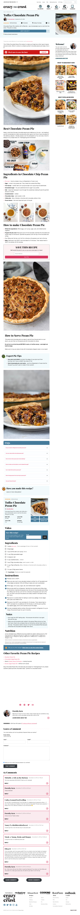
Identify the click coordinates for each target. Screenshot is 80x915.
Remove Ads (44, 520)
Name (5, 739)
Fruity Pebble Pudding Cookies (71, 77)
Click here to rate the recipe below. (32, 647)
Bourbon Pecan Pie (10, 657)
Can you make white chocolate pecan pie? (15, 453)
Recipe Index (9, 11)
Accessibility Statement (57, 906)
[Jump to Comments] (48, 31)
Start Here (39, 2)
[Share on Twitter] (28, 704)
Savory (56, 8)
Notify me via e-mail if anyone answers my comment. (17, 762)
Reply (6, 783)
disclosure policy (30, 41)
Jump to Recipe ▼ (25, 31)
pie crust (13, 546)
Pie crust (7, 181)
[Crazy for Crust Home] (15, 7)
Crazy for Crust (10, 898)
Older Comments (11, 880)
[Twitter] (7, 905)
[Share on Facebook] (20, 704)
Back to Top (73, 910)
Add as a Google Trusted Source (11, 34)
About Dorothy (56, 897)
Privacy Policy (21, 910)
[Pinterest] (11, 905)
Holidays (64, 8)
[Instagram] (13, 905)
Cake (30, 904)
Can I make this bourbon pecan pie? (13, 469)
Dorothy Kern (11, 19)
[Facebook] (5, 905)
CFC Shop (60, 2)
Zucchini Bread (60, 126)
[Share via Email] (32, 704)
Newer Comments (34, 880)
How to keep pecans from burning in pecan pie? (16, 475)
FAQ (47, 2)
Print (35, 520)
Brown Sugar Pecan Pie (11, 663)
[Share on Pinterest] (24, 704)
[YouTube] (17, 905)
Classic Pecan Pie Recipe (15, 661)
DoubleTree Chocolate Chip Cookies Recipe (71, 127)
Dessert (30, 897)
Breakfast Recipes (33, 901)
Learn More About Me (19, 718)
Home (5, 11)
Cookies (42, 899)
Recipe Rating (7, 734)
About (43, 2)
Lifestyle (67, 901)
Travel (67, 897)
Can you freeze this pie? (11, 481)
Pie (12, 11)
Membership (68, 904)
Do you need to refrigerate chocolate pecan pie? (16, 447)
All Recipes (40, 8)
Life (66, 899)
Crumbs (68, 895)
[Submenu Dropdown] (51, 7)
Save (35, 517)
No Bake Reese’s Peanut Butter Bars (71, 92)
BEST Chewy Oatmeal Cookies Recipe (60, 77)
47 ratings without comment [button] (28, 723)
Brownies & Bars (44, 904)
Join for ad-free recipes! (10, 2)
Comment (6, 745)
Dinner (42, 897)
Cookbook (72, 8)
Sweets (48, 8)
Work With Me (55, 901)
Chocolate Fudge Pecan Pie (12, 659)
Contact (54, 904)
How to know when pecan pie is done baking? (15, 458)
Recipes (31, 895)
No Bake (31, 906)
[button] (4, 23)
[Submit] (75, 2)
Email (28, 534)
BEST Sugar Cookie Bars (60, 92)
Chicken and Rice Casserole (71, 111)
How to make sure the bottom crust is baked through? (17, 464)
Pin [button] (44, 517)
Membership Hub (53, 2)
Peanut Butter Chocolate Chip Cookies (60, 111)
